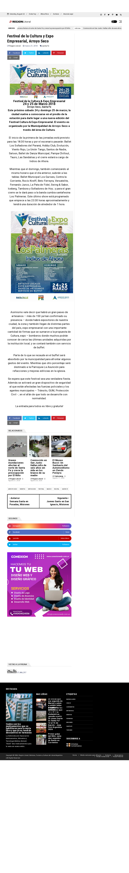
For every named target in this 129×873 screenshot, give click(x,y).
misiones (69, 722)
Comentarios (76, 746)
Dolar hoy (32, 14)
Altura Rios (45, 14)
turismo (69, 730)
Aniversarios (119, 755)
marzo (49, 489)
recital (56, 489)
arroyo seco (12, 489)
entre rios (70, 710)
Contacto (108, 755)
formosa (69, 718)
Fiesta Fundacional (102, 756)
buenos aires (70, 699)
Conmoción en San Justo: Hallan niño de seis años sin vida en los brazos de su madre (95, 28)
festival (41, 489)
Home (75, 755)
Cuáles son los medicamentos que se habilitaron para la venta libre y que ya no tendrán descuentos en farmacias (19, 728)
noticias (57, 28)
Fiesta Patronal (118, 756)
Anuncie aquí (68, 14)
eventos (22, 489)
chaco (68, 703)
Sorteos (56, 14)
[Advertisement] (64, 5)
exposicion (32, 489)
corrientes (70, 707)
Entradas (74, 744)
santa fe (45, 46)
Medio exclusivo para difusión (90, 755)
